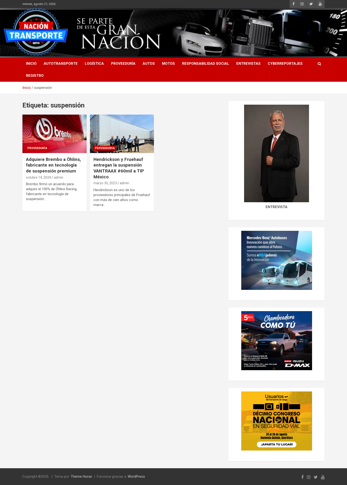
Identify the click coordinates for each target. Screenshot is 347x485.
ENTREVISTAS (248, 63)
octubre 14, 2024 (38, 177)
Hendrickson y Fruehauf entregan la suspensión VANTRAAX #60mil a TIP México (118, 168)
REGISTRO (35, 75)
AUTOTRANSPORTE (61, 63)
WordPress (136, 476)
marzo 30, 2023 (105, 183)
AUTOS (149, 63)
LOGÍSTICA (94, 63)
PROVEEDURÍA (123, 63)
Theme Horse (81, 476)
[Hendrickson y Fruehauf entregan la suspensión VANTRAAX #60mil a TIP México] (122, 133)
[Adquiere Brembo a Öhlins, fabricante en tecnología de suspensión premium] (54, 133)
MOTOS (168, 63)
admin (58, 177)
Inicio (31, 63)
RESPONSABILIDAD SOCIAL (205, 63)
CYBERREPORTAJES (285, 63)
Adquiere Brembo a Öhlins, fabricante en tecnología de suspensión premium (53, 165)
